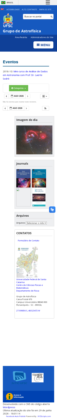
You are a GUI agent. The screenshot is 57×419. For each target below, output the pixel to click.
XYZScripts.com (44, 416)
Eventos (10, 62)
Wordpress (9, 407)
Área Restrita (21, 37)
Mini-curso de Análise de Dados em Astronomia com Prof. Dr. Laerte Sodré (25, 75)
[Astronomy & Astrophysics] (39, 205)
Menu (45, 45)
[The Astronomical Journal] (39, 186)
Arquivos (20, 222)
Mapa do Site (45, 9)
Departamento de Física (27, 290)
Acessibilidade (13, 9)
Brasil (10, 2)
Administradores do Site (42, 37)
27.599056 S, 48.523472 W (28, 310)
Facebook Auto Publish (15, 416)
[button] (45, 108)
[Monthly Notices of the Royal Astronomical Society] (23, 205)
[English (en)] (2, 9)
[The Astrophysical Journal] (23, 186)
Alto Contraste (29, 9)
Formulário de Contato (28, 240)
